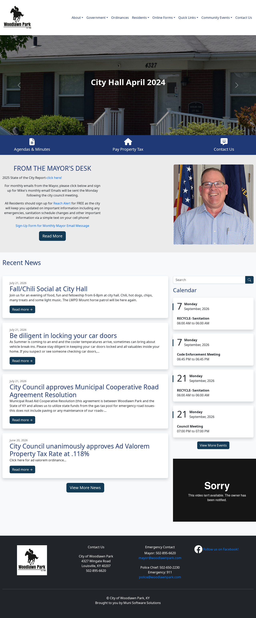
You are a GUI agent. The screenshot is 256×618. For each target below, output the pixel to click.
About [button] (76, 17)
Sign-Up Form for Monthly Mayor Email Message (52, 225)
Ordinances (120, 17)
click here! (54, 177)
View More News (85, 487)
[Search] (249, 280)
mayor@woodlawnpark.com (160, 558)
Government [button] (96, 17)
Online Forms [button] (162, 17)
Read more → (22, 309)
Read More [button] (52, 236)
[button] (19, 85)
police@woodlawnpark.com (160, 577)
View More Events (213, 445)
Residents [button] (139, 17)
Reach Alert (62, 203)
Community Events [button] (215, 17)
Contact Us (243, 17)
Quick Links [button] (187, 17)
